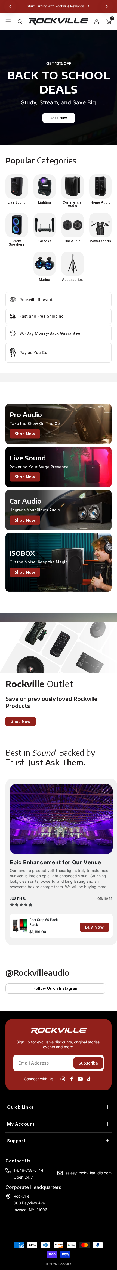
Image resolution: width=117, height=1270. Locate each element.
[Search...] (20, 21)
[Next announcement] (107, 6)
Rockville (65, 1264)
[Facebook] (71, 1079)
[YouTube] (80, 1079)
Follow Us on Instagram (55, 988)
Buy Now (94, 927)
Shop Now (58, 118)
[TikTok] (89, 1079)
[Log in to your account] (98, 21)
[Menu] (11, 21)
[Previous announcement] (10, 6)
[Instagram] (63, 1079)
